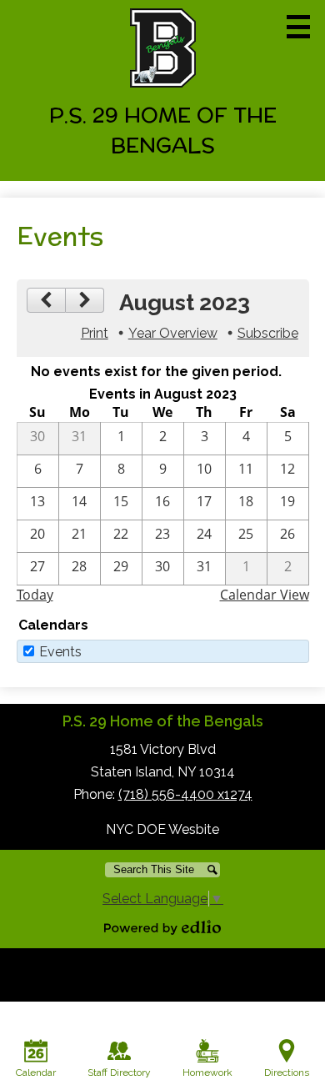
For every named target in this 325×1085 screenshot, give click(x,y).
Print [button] (94, 333)
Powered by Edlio (162, 927)
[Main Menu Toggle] (298, 26)
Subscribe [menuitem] (268, 333)
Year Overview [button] (173, 333)
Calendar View (264, 594)
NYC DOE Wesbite (162, 829)
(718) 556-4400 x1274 (185, 794)
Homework (207, 1072)
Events (60, 652)
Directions (286, 1072)
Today (35, 594)
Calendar (36, 1072)
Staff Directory (119, 1072)
